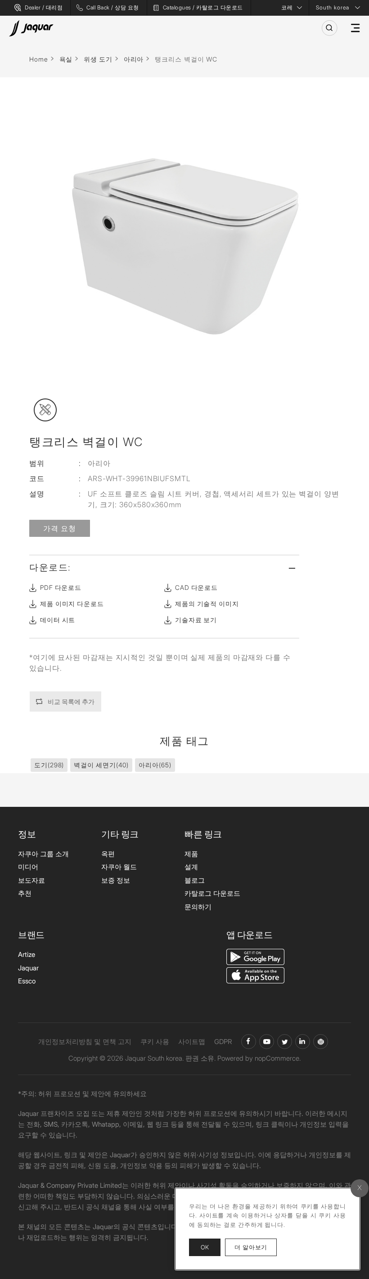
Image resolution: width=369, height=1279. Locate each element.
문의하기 (198, 907)
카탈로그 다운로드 (212, 893)
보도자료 (31, 880)
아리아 (155, 765)
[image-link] (255, 956)
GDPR (223, 1041)
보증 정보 (115, 880)
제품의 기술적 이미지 (207, 603)
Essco (27, 981)
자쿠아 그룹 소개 (43, 854)
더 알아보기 (255, 1247)
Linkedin (302, 1041)
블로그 (194, 880)
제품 (191, 854)
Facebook (248, 1041)
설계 (191, 867)
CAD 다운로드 (196, 587)
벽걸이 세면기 (101, 765)
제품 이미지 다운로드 (72, 603)
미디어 (28, 867)
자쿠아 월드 (119, 867)
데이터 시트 (57, 620)
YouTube (266, 1041)
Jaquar (28, 968)
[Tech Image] (45, 409)
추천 (25, 893)
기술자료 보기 (196, 620)
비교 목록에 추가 (71, 701)
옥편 (108, 854)
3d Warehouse (320, 1041)
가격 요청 (59, 528)
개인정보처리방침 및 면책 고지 (84, 1041)
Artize (26, 954)
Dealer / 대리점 (44, 7)
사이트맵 (191, 1041)
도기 (49, 765)
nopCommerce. (278, 1058)
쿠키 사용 (154, 1041)
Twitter (284, 1041)
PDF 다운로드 (60, 587)
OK (205, 1247)
